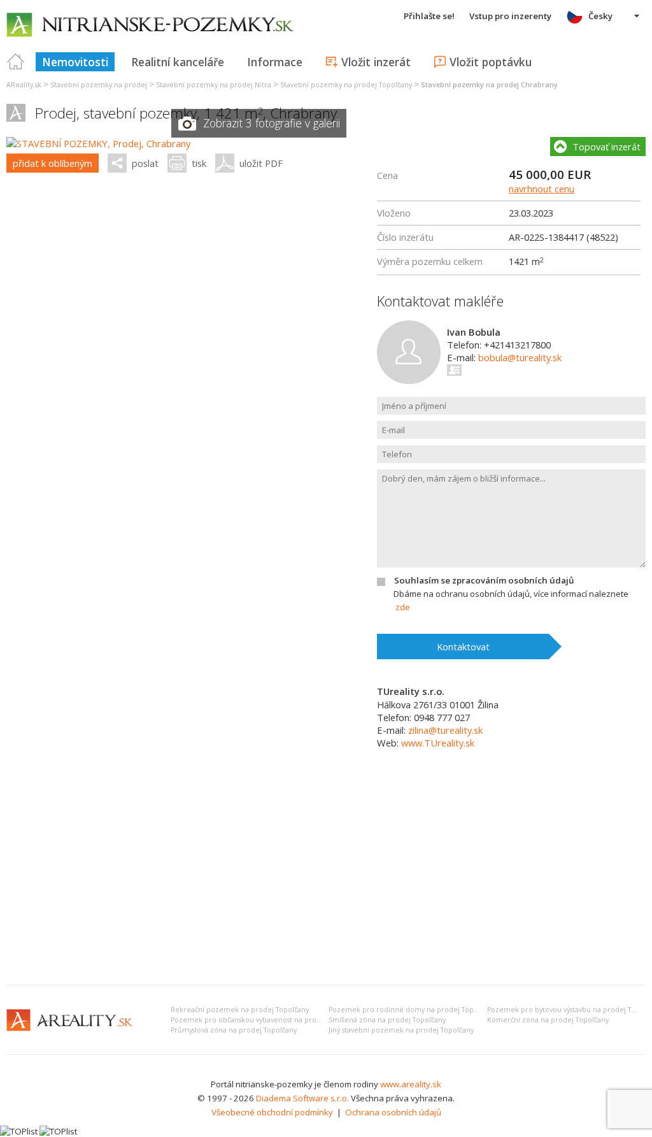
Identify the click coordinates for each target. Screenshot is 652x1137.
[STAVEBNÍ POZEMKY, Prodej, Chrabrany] (98, 143)
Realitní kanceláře (177, 61)
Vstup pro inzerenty (510, 16)
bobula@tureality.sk (520, 357)
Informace (274, 61)
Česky (600, 16)
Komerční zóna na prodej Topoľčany (548, 1019)
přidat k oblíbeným (52, 163)
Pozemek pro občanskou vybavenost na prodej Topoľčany (266, 1019)
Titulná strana (15, 61)
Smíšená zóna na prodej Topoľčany (387, 1019)
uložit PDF (261, 163)
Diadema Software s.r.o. (302, 1098)
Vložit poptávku (491, 61)
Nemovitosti (75, 61)
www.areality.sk (410, 1084)
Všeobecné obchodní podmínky (272, 1112)
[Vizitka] (455, 370)
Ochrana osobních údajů (393, 1112)
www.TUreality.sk (437, 742)
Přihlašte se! (429, 16)
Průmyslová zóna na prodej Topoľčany (234, 1030)
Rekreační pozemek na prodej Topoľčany (240, 1009)
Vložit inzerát (376, 61)
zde (402, 607)
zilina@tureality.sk (445, 730)
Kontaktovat (463, 646)
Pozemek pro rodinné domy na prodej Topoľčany (412, 1009)
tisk (199, 163)
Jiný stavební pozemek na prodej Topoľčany (401, 1030)
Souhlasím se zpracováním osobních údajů (484, 580)
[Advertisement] (326, 879)
